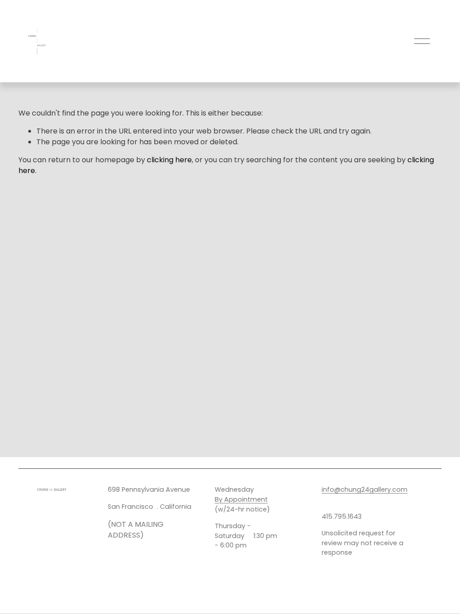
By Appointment (241, 499)
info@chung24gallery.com (364, 489)
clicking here (169, 160)
